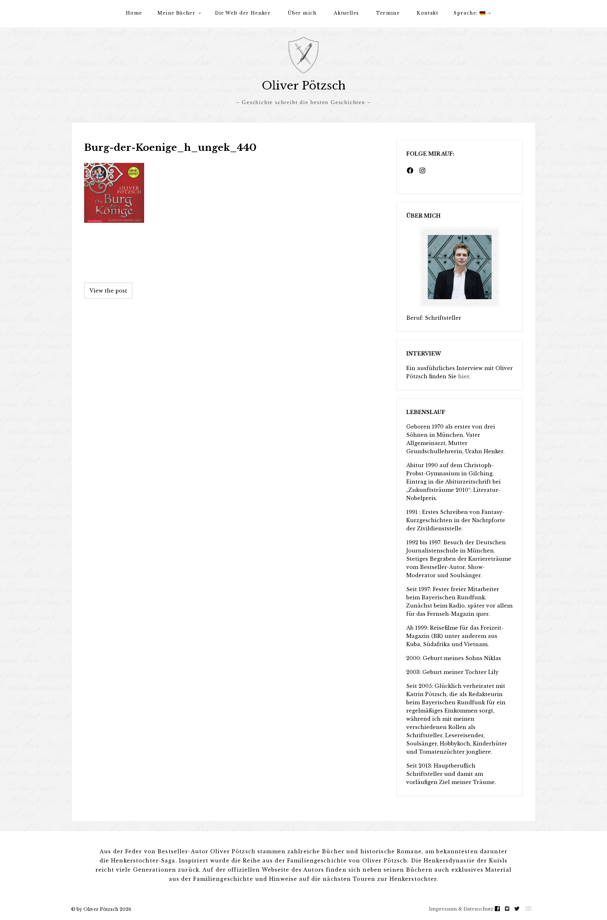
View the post (108, 290)
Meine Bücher (176, 13)
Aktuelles (346, 13)
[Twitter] (518, 908)
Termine (388, 13)
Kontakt (427, 13)
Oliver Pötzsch (304, 85)
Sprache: (467, 13)
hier (463, 376)
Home (134, 13)
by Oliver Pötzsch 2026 (104, 909)
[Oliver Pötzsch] (303, 55)
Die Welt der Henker (243, 13)
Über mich (302, 13)
